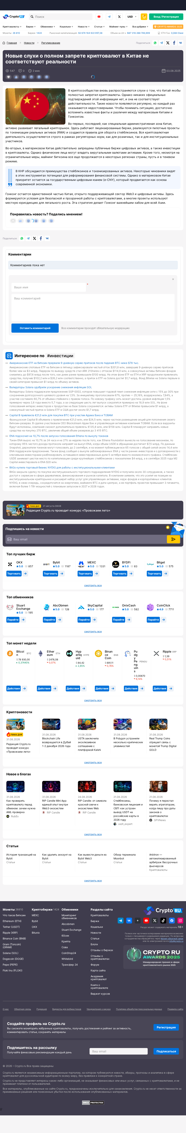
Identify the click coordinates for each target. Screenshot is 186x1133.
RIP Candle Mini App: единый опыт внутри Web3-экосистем (55, 804)
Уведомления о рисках (99, 1009)
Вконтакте (180, 43)
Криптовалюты (11, 26)
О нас (6, 1009)
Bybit (56, 562)
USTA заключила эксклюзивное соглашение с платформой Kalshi (89, 744)
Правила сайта (175, 1009)
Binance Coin (109, 655)
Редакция (42, 1009)
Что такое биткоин (14, 915)
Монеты (9, 909)
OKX (19, 562)
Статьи (98, 26)
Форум (95, 964)
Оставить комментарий (35, 328)
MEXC (92, 562)
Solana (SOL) (10, 953)
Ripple (167, 651)
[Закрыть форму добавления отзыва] (173, 279)
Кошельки (65, 26)
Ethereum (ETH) (12, 921)
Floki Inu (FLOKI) (12, 970)
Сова (65, 947)
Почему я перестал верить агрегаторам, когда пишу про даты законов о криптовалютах (162, 808)
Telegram (109, 16)
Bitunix (36, 932)
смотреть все (93, 585)
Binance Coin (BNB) (14, 938)
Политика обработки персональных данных (139, 1009)
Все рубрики (139, 26)
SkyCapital (95, 605)
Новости (82, 26)
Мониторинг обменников (69, 917)
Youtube (99, 16)
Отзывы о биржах (102, 950)
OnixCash (129, 605)
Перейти (13, 619)
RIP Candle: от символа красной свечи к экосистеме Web (92, 804)
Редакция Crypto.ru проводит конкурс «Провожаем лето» (68, 510)
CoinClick (163, 605)
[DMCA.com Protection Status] (93, 1102)
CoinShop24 (69, 953)
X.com (168, 43)
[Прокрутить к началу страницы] (177, 1110)
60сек (65, 935)
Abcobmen (68, 923)
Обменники (47, 26)
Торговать (14, 573)
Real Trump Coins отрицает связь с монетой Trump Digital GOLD (162, 744)
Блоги (94, 944)
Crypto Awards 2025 (169, 26)
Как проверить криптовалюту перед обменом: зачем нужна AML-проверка (20, 806)
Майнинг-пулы (117, 26)
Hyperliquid (79, 655)
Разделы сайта (102, 909)
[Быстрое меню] (144, 16)
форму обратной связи (172, 938)
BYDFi (126, 562)
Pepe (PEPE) (10, 964)
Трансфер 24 (70, 964)
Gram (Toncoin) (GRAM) (12, 946)
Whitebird (67, 958)
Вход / (157, 16)
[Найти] (32, 16)
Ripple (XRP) (10, 932)
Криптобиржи (42, 909)
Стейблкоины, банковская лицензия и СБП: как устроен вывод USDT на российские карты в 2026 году (128, 810)
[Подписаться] (173, 539)
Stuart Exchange (23, 607)
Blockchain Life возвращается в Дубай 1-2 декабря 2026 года (56, 742)
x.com (119, 16)
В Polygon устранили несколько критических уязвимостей (128, 742)
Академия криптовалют (99, 978)
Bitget (161, 562)
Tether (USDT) (11, 926)
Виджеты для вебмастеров (66, 1009)
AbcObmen (60, 605)
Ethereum (50, 653)
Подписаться (166, 1051)
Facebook (174, 43)
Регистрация (170, 16)
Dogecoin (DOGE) (13, 958)
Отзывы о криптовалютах (100, 957)
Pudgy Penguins (136, 661)
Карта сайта (98, 970)
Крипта (66, 941)
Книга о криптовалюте (99, 986)
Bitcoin (20, 653)
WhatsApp (155, 43)
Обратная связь (22, 1009)
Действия (13, 688)
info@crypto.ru (176, 941)
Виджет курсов (100, 993)
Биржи (29, 26)
